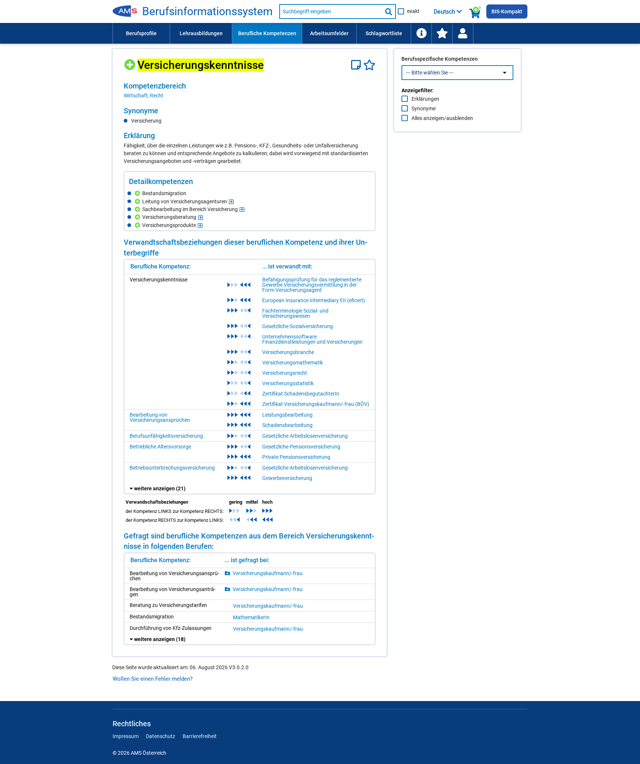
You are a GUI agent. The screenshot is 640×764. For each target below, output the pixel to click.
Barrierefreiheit (200, 736)
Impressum (126, 736)
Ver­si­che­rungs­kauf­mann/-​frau (268, 573)
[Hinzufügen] (130, 62)
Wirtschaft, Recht (143, 96)
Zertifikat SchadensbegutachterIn (300, 394)
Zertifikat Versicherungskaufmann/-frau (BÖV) (315, 404)
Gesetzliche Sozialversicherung (297, 326)
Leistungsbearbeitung (287, 415)
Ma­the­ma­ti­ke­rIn (251, 617)
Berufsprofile (141, 33)
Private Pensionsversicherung (296, 457)
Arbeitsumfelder (329, 33)
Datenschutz (160, 736)
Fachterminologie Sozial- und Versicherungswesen (295, 313)
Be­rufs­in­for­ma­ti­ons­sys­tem (207, 11)
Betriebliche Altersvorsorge (160, 447)
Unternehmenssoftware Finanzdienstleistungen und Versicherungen (312, 339)
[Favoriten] (369, 65)
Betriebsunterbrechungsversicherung (172, 468)
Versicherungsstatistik (288, 383)
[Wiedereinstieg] (462, 33)
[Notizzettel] (357, 65)
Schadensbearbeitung (287, 425)
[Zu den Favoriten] (441, 33)
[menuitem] (141, 33)
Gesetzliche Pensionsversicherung (301, 447)
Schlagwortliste (384, 33)
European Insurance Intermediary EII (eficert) (313, 300)
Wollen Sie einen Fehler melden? (153, 678)
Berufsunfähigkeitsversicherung (166, 436)
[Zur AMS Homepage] (127, 11)
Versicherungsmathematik (292, 363)
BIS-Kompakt (506, 11)
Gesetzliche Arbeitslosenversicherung (305, 436)
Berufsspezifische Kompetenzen (439, 59)
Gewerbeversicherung (287, 478)
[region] (250, 90)
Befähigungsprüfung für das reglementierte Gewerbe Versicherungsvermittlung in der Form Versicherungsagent (311, 285)
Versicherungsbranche (288, 352)
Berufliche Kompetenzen (267, 33)
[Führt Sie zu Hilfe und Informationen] (421, 33)
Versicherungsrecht (284, 373)
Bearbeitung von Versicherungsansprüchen (160, 417)
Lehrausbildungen (201, 33)
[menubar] (320, 33)
